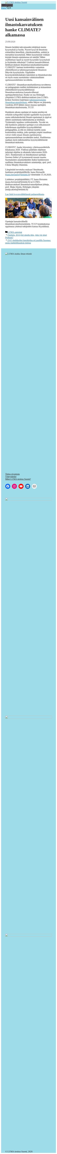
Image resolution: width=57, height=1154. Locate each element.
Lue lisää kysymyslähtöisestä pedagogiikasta (24, 194)
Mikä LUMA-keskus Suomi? (18, 479)
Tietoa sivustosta (12, 474)
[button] (6, 8)
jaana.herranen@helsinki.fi (17, 174)
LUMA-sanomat (14, 232)
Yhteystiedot (10, 476)
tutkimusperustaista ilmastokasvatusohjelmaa (25, 101)
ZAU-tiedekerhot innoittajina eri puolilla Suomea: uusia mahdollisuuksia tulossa (28, 241)
